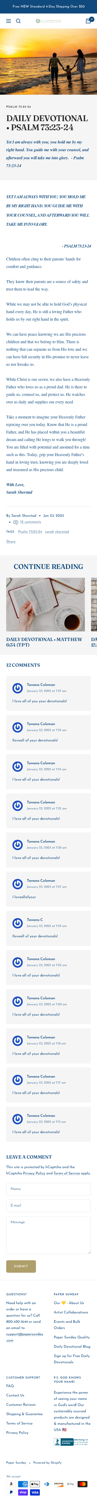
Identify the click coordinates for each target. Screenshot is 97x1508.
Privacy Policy (34, 1173)
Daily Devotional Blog (72, 1347)
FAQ (10, 1386)
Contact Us (15, 1395)
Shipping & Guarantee (24, 1414)
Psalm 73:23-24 (18, 107)
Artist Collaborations (71, 1312)
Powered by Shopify (47, 1462)
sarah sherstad (57, 532)
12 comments (30, 522)
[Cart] (88, 21)
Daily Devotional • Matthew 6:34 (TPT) (44, 642)
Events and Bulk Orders (67, 1325)
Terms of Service (67, 1173)
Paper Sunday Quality (72, 1337)
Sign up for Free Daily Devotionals (72, 1359)
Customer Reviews (21, 1405)
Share (11, 542)
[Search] (18, 21)
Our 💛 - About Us (69, 1303)
